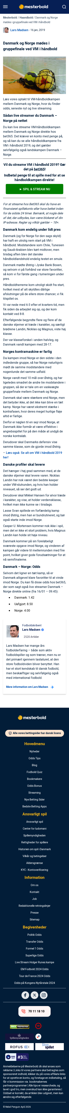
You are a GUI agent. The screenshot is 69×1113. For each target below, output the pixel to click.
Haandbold (26, 18)
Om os (34, 885)
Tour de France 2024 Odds (34, 976)
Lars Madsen (19, 30)
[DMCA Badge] (19, 1026)
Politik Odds (34, 935)
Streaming (34, 793)
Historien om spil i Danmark (34, 849)
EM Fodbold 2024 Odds (34, 969)
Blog (34, 765)
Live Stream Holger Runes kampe (34, 962)
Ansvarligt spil (34, 814)
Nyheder (34, 752)
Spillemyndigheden (34, 836)
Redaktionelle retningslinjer (34, 906)
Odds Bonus (34, 786)
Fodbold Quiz (34, 772)
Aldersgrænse (34, 863)
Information (34, 877)
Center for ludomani (34, 829)
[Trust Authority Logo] (19, 1037)
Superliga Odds (34, 956)
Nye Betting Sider (34, 800)
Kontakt (34, 892)
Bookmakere (34, 779)
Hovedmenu (34, 744)
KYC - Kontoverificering (34, 870)
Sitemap (34, 920)
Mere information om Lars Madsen (27, 687)
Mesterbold (10, 18)
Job (34, 899)
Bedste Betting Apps (34, 807)
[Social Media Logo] (25, 995)
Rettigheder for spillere (34, 842)
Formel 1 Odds (34, 949)
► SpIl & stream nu (34, 189)
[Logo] (34, 718)
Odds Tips (34, 758)
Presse (34, 913)
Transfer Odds (34, 942)
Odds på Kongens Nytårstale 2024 (34, 983)
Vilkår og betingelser (35, 856)
